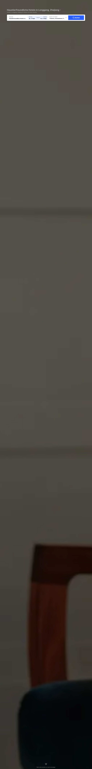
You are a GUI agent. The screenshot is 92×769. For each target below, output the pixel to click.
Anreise (30, 16)
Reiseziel (11, 16)
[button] (78, 2)
